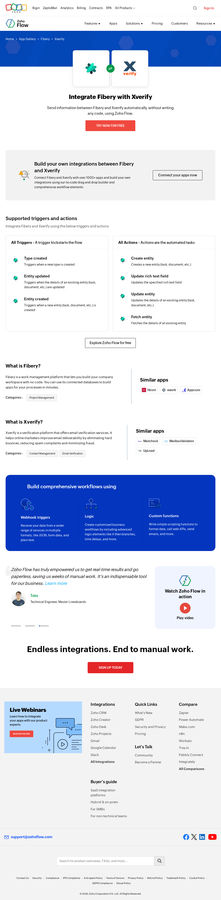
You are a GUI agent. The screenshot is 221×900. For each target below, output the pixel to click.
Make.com (187, 727)
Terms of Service (115, 878)
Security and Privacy (150, 727)
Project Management (41, 397)
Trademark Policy (176, 878)
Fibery (45, 39)
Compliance (52, 878)
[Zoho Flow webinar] (43, 727)
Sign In (209, 8)
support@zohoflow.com (31, 837)
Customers (179, 23)
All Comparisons (191, 769)
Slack (95, 755)
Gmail (95, 741)
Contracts (96, 8)
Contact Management (42, 453)
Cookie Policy (197, 878)
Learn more (56, 583)
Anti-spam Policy (93, 878)
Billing (81, 8)
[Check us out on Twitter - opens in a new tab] (194, 837)
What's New (143, 713)
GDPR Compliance (102, 883)
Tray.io (184, 748)
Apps (113, 23)
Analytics (67, 8)
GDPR (139, 720)
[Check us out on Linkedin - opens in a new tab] (202, 837)
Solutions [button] (133, 23)
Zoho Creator (100, 720)
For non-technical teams (109, 816)
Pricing (157, 23)
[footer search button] (159, 861)
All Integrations (103, 762)
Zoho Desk (98, 727)
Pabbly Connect (191, 755)
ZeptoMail (50, 8)
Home (10, 39)
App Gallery (27, 39)
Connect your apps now (177, 175)
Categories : (15, 397)
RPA (109, 8)
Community (144, 755)
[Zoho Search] (195, 8)
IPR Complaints (71, 878)
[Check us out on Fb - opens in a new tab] (186, 837)
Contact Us (22, 878)
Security (37, 878)
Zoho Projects (101, 734)
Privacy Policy (136, 878)
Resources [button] (204, 23)
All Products (123, 8)
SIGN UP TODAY (110, 667)
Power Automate (191, 720)
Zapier (184, 713)
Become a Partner (148, 762)
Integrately (187, 762)
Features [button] (91, 23)
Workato (185, 741)
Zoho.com (16, 8)
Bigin (36, 8)
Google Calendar (103, 748)
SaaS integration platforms (103, 792)
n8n (182, 734)
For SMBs (98, 809)
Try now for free (110, 125)
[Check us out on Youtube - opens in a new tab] (212, 837)
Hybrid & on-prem (104, 802)
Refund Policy (155, 878)
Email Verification (72, 453)
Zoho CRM (98, 713)
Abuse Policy (123, 883)
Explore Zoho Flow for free (110, 343)
